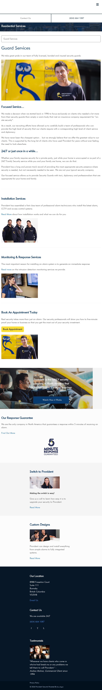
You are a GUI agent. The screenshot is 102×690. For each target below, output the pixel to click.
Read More (6, 214)
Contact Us (25, 18)
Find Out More (8, 433)
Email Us (34, 600)
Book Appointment (12, 329)
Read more (6, 269)
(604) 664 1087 (76, 18)
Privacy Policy (34, 683)
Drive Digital (60, 687)
